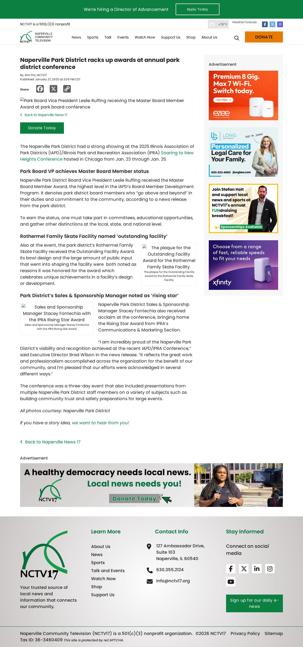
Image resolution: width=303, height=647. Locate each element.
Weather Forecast (244, 22)
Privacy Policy (245, 633)
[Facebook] (265, 24)
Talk (107, 37)
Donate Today (42, 128)
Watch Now (145, 37)
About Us (209, 37)
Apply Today (197, 9)
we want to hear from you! (100, 423)
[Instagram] (280, 24)
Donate (264, 37)
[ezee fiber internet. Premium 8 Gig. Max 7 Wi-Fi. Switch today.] (243, 95)
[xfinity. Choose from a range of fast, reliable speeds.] (243, 265)
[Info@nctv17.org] (172, 581)
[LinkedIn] (257, 568)
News (76, 37)
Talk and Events (108, 571)
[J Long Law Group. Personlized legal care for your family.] (243, 151)
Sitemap (274, 633)
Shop (191, 37)
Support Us (170, 37)
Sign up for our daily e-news (254, 603)
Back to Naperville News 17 (46, 114)
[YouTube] (231, 581)
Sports (92, 37)
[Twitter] (272, 24)
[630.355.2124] (169, 569)
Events (123, 37)
